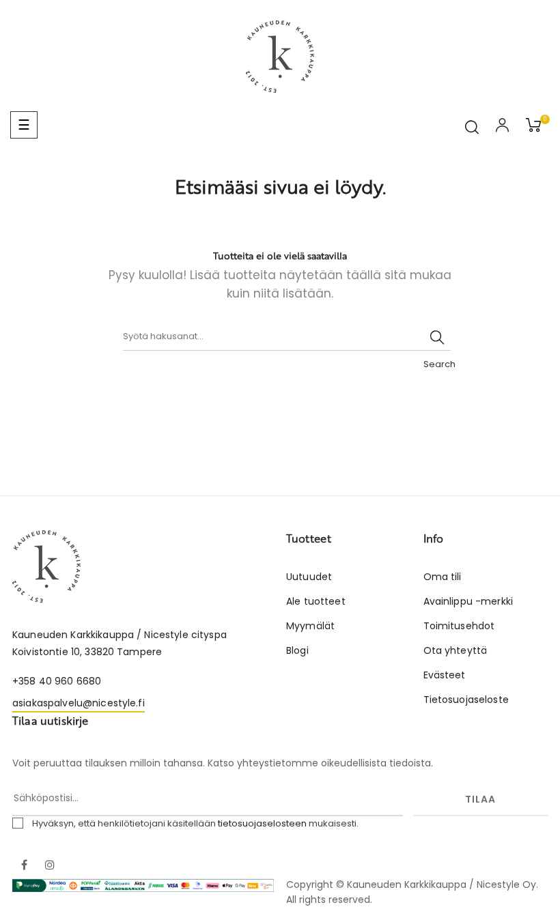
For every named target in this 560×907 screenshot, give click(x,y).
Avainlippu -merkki (468, 601)
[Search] (437, 337)
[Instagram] (50, 866)
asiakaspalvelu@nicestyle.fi (78, 703)
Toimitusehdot (459, 626)
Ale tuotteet (316, 601)
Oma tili (442, 577)
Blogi (297, 650)
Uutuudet (309, 577)
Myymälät (310, 626)
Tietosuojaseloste (466, 699)
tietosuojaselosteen (262, 823)
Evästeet (444, 675)
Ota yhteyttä (455, 650)
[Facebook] (24, 866)
